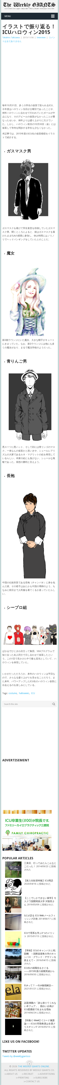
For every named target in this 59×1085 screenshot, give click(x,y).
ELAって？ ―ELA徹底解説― (38, 985)
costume (13, 693)
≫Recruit (27, 1074)
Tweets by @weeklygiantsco (16, 1056)
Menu (7, 16)
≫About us (11, 1074)
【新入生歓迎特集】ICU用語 (38, 880)
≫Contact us (31, 1081)
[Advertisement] (29, 74)
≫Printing (22, 1077)
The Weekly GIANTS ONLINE (33, 1066)
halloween (24, 693)
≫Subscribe (40, 1077)
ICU (33, 693)
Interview (41, 37)
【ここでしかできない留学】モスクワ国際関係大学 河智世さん (40, 901)
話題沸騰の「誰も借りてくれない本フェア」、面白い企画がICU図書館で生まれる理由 (40, 1006)
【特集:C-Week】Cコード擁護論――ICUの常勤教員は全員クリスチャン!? (39, 1023)
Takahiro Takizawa (11, 37)
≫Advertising (46, 1074)
